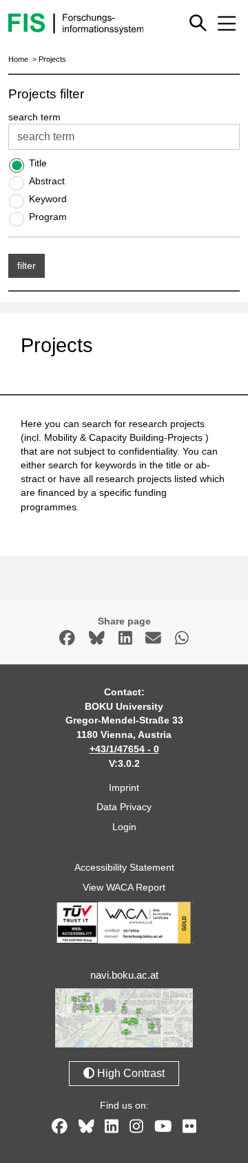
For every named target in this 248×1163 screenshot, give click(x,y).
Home (18, 59)
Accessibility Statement (124, 867)
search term (34, 116)
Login (124, 826)
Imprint (124, 787)
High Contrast (129, 1073)
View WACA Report (124, 887)
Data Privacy (124, 806)
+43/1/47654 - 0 (124, 748)
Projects (52, 59)
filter (26, 265)
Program (48, 216)
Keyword (48, 198)
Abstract (47, 180)
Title (38, 163)
